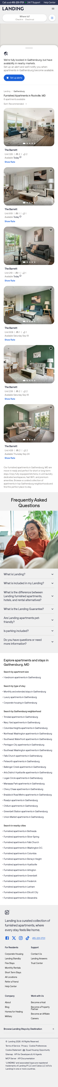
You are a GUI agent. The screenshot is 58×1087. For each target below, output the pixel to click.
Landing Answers (39, 958)
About (8, 1002)
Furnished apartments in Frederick (20, 881)
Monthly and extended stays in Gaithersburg (25, 691)
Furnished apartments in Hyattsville (20, 864)
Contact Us (36, 954)
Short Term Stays (13, 972)
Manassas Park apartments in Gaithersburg (24, 783)
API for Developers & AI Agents (28, 1054)
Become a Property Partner (40, 1008)
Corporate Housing (14, 954)
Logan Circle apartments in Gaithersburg (23, 778)
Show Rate (10, 162)
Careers (35, 1018)
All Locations (11, 977)
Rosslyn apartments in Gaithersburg (21, 800)
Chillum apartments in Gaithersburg (21, 805)
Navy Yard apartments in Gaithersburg (22, 722)
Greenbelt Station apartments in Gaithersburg (26, 811)
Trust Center (37, 963)
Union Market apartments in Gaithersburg (24, 817)
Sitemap (9, 1054)
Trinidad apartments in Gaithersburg (21, 717)
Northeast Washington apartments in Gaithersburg (28, 733)
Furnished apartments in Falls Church (21, 842)
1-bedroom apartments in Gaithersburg (22, 677)
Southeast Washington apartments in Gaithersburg (28, 750)
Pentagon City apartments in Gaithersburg (24, 744)
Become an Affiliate (40, 1014)
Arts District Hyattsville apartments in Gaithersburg (28, 772)
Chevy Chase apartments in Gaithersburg (23, 789)
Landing (7, 91)
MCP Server (11, 1058)
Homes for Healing (14, 1012)
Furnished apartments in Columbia (20, 853)
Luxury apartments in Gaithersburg (20, 697)
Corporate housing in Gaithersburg (20, 702)
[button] (24, 19)
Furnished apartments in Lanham (19, 886)
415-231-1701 (17, 2)
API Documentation (26, 1058)
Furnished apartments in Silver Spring (21, 836)
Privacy (24, 1046)
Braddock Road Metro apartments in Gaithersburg (28, 794)
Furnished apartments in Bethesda (20, 831)
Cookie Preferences (38, 1046)
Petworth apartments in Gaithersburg (22, 761)
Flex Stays (9, 963)
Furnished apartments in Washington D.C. (23, 847)
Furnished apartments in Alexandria (20, 897)
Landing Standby (13, 958)
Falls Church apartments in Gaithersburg (23, 755)
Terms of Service (13, 1046)
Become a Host (38, 1002)
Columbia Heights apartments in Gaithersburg (25, 728)
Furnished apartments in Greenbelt (20, 875)
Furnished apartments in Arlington (20, 870)
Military (8, 1016)
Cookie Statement (13, 1050)
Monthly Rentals (13, 968)
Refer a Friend (11, 982)
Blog (7, 1007)
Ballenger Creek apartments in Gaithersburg (25, 767)
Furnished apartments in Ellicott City (21, 892)
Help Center (50, 2)
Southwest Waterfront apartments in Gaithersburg (28, 739)
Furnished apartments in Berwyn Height (23, 859)
